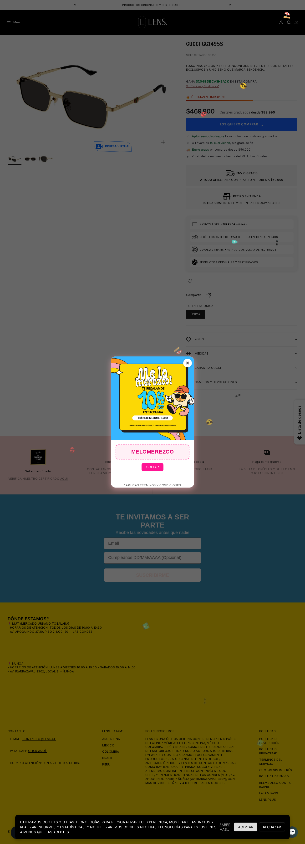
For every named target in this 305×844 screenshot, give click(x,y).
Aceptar (245, 827)
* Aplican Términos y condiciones (152, 485)
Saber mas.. (224, 827)
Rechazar (272, 827)
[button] (291, 832)
